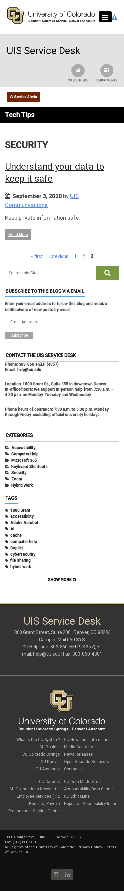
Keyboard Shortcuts (29, 466)
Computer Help (25, 454)
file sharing (20, 560)
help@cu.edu (29, 369)
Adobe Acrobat (24, 522)
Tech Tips (20, 115)
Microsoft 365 (24, 460)
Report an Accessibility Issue (90, 803)
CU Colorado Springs (41, 754)
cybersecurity (22, 554)
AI (12, 529)
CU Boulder (49, 747)
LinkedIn (67, 874)
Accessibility (23, 447)
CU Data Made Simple (83, 782)
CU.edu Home (78, 80)
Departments (106, 80)
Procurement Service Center (34, 811)
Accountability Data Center (88, 789)
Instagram (56, 874)
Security (18, 472)
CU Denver (50, 761)
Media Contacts (78, 747)
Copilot (16, 548)
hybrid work (20, 566)
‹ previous (58, 256)
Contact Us (74, 769)
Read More (18, 234)
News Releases (78, 754)
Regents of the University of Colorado (41, 847)
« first (37, 256)
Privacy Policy (89, 847)
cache (16, 535)
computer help (23, 541)
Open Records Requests (86, 761)
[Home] (51, 22)
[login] (27, 852)
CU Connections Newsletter (34, 789)
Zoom (16, 479)
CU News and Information (87, 739)
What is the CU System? (38, 739)
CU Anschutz (48, 769)
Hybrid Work (22, 485)
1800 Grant (20, 510)
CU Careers (49, 782)
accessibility (22, 516)
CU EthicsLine (77, 796)
